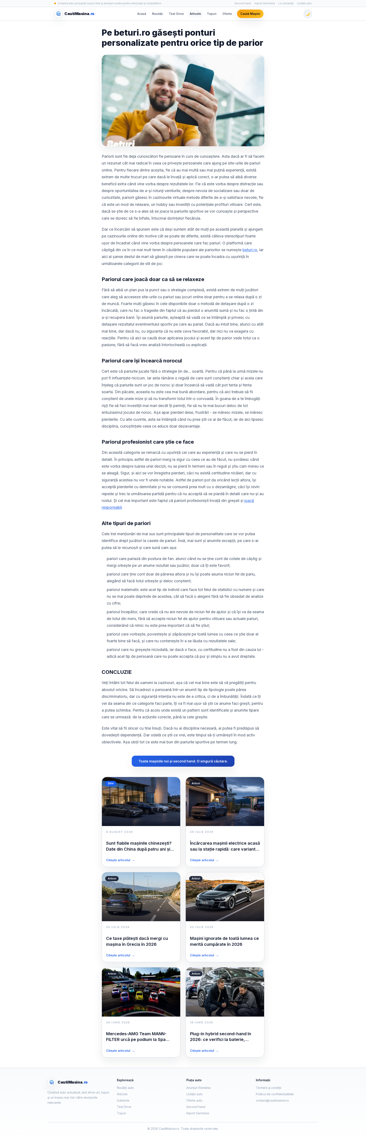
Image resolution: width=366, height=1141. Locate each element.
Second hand (242, 3)
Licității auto (304, 3)
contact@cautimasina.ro (272, 1100)
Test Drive (176, 13)
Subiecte (123, 1100)
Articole (195, 13)
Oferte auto (194, 1100)
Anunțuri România (198, 1087)
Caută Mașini (250, 13)
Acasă (141, 13)
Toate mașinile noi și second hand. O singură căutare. (183, 761)
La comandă (286, 3)
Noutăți (157, 13)
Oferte (227, 13)
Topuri (211, 13)
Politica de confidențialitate (275, 1094)
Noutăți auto (125, 1087)
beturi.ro (250, 250)
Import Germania (264, 3)
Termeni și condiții (268, 1087)
